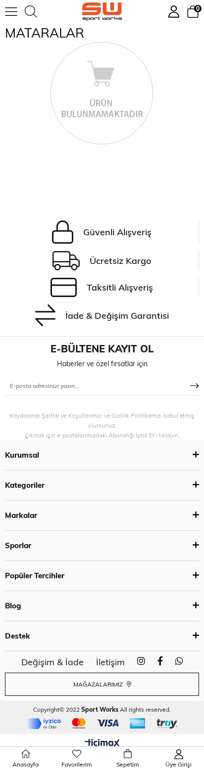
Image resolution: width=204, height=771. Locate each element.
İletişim (110, 662)
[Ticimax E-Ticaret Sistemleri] (102, 744)
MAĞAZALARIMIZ (98, 684)
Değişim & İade (52, 662)
